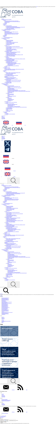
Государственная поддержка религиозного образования (13, 80)
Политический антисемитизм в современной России (13, 27)
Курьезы (6, 66)
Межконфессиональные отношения (9, 60)
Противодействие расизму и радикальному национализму (12, 21)
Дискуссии (6, 114)
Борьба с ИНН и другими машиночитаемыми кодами (13, 72)
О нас (2, 116)
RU (25, 125)
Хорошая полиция (10, 100)
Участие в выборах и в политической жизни (12, 42)
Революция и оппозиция (9, 110)
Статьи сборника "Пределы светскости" (10, 235)
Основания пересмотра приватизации (13, 255)
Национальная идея (10, 105)
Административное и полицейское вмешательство (13, 46)
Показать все (3, 314)
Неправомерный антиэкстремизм (13, 420)
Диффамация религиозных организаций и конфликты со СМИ (14, 54)
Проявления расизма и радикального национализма (11, 186)
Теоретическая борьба (9, 50)
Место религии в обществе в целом (11, 73)
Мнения (6, 34)
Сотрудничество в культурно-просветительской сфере (13, 81)
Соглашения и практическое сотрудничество (12, 75)
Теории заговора (10, 92)
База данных (3, 118)
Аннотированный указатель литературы (11, 102)
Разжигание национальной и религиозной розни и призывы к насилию (15, 58)
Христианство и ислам (9, 61)
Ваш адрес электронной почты (4, 419)
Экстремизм (6, 56)
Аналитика (3, 117)
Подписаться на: (2, 420)
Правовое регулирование (9, 40)
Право (9, 95)
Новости (4, 20)
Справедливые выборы (11, 99)
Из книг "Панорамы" (7, 68)
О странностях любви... (11, 88)
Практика (7, 97)
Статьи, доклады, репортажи (10, 28)
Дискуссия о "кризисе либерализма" (12, 104)
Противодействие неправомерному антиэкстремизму (12, 33)
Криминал (6, 76)
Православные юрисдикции (11, 64)
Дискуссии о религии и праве (10, 43)
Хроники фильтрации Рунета (8, 37)
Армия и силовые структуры (8, 74)
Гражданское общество (9, 108)
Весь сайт (7, 420)
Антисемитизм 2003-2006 (8, 25)
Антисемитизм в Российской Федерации (11, 26)
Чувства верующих (8, 41)
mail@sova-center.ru (2, 416)
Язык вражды (5, 277)
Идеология (7, 93)
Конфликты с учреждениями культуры (11, 52)
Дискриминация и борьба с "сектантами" (11, 215)
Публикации (5, 23)
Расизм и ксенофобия (4, 399)
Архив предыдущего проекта (10, 85)
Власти (6, 39)
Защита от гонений (8, 48)
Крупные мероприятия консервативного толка (14, 86)
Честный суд (9, 266)
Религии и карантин (9, 44)
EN (12, 125)
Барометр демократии (9, 107)
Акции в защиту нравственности (10, 55)
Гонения (6, 45)
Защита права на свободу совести (10, 53)
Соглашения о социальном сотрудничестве (12, 78)
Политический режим (11, 94)
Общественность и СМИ (8, 51)
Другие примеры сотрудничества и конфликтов (12, 65)
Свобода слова (10, 96)
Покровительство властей (9, 206)
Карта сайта (1, 417)
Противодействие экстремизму (10, 59)
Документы (4, 24)
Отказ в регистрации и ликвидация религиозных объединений (14, 47)
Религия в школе (8, 246)
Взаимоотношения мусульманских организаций (14, 63)
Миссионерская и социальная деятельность (10, 77)
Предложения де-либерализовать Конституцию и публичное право (16, 90)
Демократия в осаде (5, 84)
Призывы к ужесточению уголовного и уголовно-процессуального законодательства (19, 91)
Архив (4, 36)
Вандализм (7, 57)
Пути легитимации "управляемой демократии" (14, 106)
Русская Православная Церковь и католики (12, 226)
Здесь (36, 6)
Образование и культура (8, 79)
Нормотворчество (7, 22)
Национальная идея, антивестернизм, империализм (14, 87)
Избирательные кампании (8, 32)
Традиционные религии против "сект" (11, 62)
